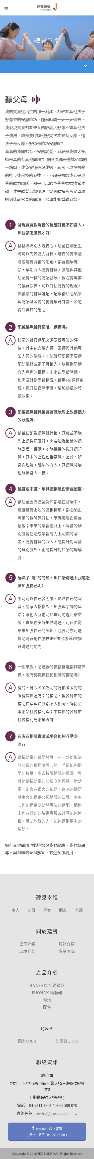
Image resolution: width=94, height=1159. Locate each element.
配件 (47, 1007)
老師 (79, 910)
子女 (47, 910)
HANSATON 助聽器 (47, 986)
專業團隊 (67, 952)
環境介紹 (27, 952)
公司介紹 (27, 944)
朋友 (63, 910)
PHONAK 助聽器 (47, 993)
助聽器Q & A (66, 1041)
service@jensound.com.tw (56, 1114)
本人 (16, 910)
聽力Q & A (27, 1041)
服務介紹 (67, 944)
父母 (31, 910)
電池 (47, 1000)
